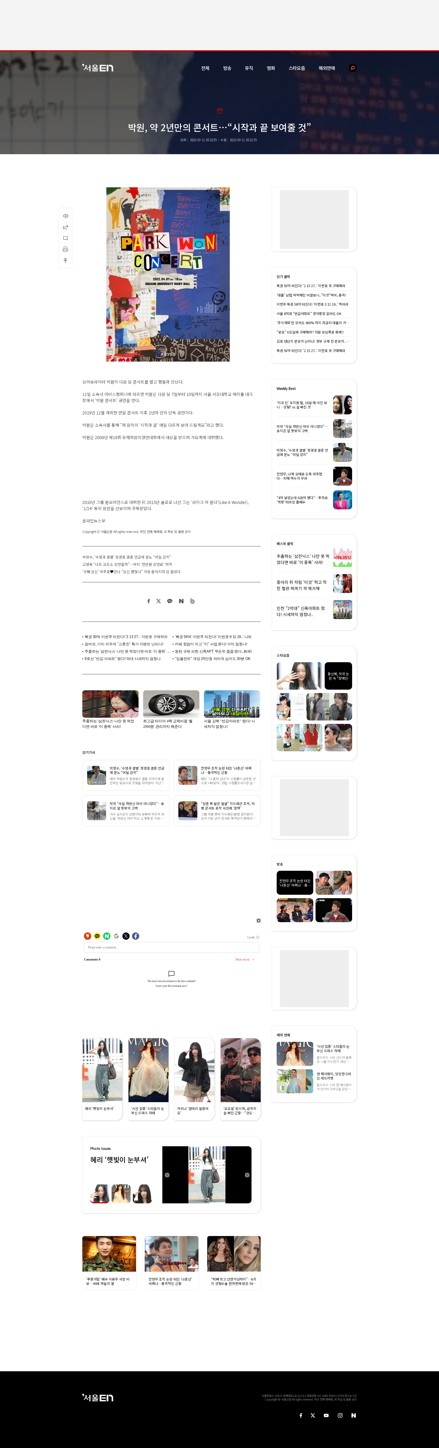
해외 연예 (283, 1034)
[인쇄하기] (65, 249)
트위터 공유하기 (158, 601)
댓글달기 (65, 238)
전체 (205, 68)
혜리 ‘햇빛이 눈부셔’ (119, 1159)
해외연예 (327, 68)
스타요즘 (297, 68)
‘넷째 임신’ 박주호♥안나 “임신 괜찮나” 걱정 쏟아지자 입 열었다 (131, 571)
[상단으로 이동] (65, 260)
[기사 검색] (349, 68)
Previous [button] (167, 1175)
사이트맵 (342, 1396)
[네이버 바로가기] (354, 1415)
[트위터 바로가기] (312, 1415)
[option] (207, 1174)
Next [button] (247, 1175)
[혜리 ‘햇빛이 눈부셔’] (207, 1174)
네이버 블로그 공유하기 (181, 601)
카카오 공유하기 (170, 601)
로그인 (353, 1396)
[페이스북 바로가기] (301, 1415)
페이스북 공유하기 (148, 601)
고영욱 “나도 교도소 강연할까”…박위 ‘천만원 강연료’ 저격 (127, 564)
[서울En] (97, 67)
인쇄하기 (65, 249)
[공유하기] (65, 227)
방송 (227, 68)
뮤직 (249, 68)
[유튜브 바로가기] (326, 1415)
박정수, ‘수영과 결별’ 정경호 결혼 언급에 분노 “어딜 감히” (126, 557)
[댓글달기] (65, 238)
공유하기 (65, 227)
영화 (271, 68)
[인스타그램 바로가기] (340, 1415)
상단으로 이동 (65, 260)
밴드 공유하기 (192, 601)
